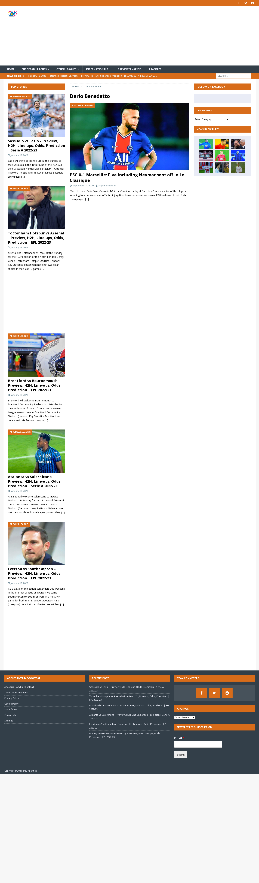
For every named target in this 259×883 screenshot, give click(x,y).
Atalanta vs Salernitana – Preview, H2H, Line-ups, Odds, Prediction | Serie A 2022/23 (34, 481)
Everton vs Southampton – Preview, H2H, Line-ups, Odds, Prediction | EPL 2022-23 (34, 573)
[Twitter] (246, 3)
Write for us (10, 709)
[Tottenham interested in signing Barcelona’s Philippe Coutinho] (222, 144)
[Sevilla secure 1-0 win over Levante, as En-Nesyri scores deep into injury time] (206, 167)
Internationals (97, 69)
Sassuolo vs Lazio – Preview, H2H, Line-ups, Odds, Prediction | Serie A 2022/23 (36, 146)
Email (179, 738)
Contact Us (10, 715)
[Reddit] (252, 3)
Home (10, 69)
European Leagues (34, 69)
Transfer (155, 69)
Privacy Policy (11, 698)
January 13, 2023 (19, 155)
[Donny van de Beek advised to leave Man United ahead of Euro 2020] (222, 155)
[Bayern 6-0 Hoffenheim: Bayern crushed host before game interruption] (238, 144)
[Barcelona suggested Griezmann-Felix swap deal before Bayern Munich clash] (222, 167)
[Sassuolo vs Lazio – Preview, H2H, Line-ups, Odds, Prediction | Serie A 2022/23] (36, 115)
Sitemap (8, 720)
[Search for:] (233, 75)
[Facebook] (239, 3)
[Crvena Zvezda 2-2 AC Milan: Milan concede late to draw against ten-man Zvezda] (206, 144)
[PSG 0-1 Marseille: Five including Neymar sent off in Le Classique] (129, 136)
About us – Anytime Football (19, 686)
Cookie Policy (11, 703)
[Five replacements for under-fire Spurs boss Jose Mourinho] (238, 155)
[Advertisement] (171, 36)
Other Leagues (66, 69)
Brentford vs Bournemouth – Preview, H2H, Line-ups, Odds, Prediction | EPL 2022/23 (34, 385)
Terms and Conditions (16, 692)
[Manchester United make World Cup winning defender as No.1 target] (206, 155)
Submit (180, 754)
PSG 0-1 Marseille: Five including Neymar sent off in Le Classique (127, 177)
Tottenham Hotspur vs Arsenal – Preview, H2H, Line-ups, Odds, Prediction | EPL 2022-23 (36, 238)
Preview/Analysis (129, 69)
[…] (87, 199)
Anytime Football (107, 185)
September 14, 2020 (83, 185)
